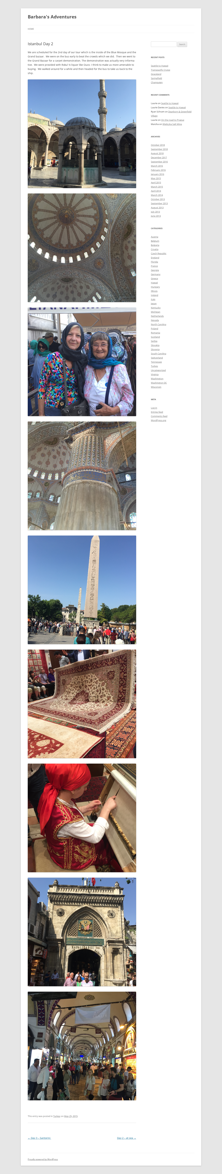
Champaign (157, 82)
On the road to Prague (172, 120)
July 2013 (155, 211)
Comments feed (159, 416)
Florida (154, 261)
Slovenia (155, 349)
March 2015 (157, 186)
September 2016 (159, 161)
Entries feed (157, 412)
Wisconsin (156, 386)
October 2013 (158, 199)
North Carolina (158, 324)
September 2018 (159, 149)
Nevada (155, 320)
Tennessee (156, 361)
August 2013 (157, 207)
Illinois (154, 291)
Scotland (155, 336)
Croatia (154, 249)
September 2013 (159, 203)
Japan (154, 303)
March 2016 (157, 165)
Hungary (155, 286)
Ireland (154, 295)
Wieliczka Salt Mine (172, 124)
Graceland (156, 74)
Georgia (155, 270)
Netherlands (157, 316)
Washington (157, 378)
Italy (153, 299)
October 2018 (158, 145)
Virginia (155, 374)
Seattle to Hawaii (159, 65)
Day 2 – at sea (126, 1138)
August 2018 (157, 153)
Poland (154, 328)
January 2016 (157, 174)
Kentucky (156, 307)
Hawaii (154, 282)
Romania (155, 332)
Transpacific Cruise (160, 69)
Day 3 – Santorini (39, 1138)
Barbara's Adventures (52, 17)
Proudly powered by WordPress (43, 1159)
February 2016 (158, 170)
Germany (155, 274)
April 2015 (156, 182)
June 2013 (156, 215)
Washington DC (159, 382)
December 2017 (159, 157)
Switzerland (157, 357)
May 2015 (156, 178)
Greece (154, 278)
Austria (154, 236)
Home (31, 28)
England (155, 257)
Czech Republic (158, 253)
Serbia (154, 341)
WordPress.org (158, 420)
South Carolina (158, 353)
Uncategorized (158, 370)
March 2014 (157, 195)
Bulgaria (155, 245)
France (154, 266)
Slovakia (155, 345)
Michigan (155, 311)
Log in (154, 407)
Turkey (56, 1116)
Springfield (156, 78)
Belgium (155, 240)
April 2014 (156, 190)
